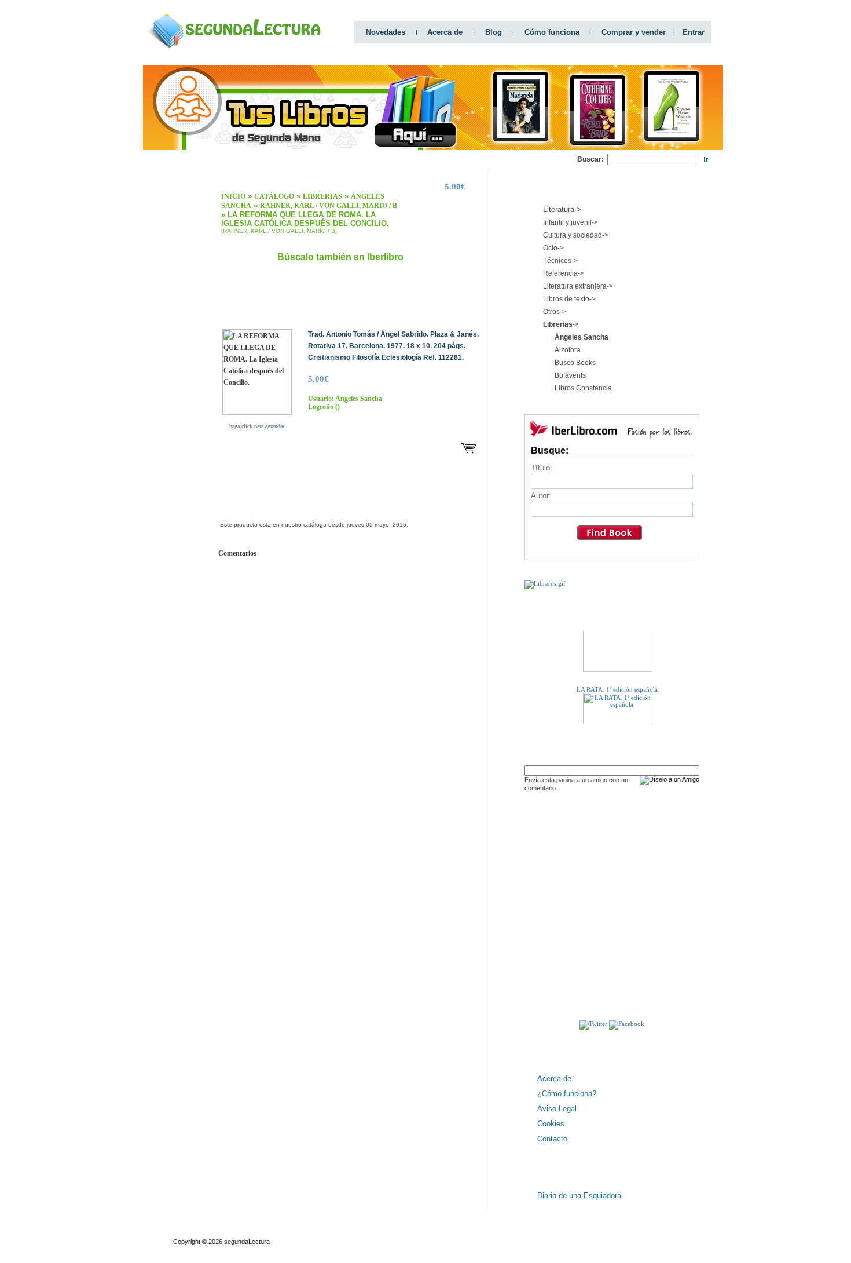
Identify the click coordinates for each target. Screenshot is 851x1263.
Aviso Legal (557, 1108)
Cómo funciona (551, 32)
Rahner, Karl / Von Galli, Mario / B (328, 206)
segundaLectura (247, 1241)
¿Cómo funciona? (566, 1093)
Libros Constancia (583, 388)
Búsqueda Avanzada (259, 1231)
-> (561, 324)
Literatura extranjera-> (578, 286)
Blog (493, 32)
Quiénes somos (195, 1231)
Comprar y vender (633, 32)
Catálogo (274, 196)
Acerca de (445, 32)
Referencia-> (563, 273)
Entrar (694, 32)
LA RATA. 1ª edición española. (617, 683)
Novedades (385, 32)
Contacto (552, 1138)
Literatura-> (562, 209)
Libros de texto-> (569, 299)
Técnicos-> (560, 261)
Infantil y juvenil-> (570, 222)
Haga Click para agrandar (256, 426)
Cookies (550, 1123)
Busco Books (575, 363)
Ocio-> (553, 248)
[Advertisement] (366, 159)
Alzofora (568, 350)
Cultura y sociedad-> (575, 235)
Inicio (233, 196)
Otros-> (554, 312)
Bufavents (570, 375)
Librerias (322, 196)
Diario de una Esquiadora (579, 1195)
